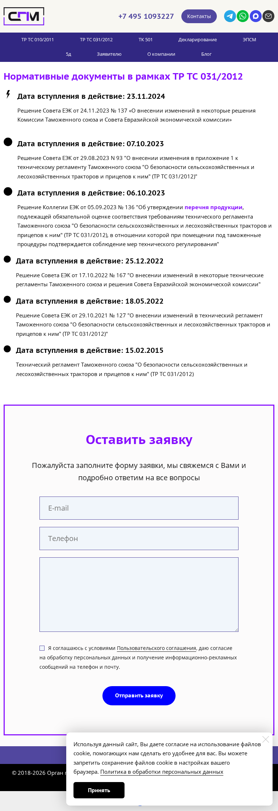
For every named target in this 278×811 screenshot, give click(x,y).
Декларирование (197, 39)
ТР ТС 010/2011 (37, 39)
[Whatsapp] (243, 16)
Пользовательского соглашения (156, 648)
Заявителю (109, 54)
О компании (161, 54)
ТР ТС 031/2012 (96, 39)
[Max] (256, 16)
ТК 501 (146, 39)
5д (68, 54)
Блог (206, 54)
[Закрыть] (265, 739)
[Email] (268, 16)
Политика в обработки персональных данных (161, 771)
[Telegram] (230, 16)
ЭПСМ (249, 39)
